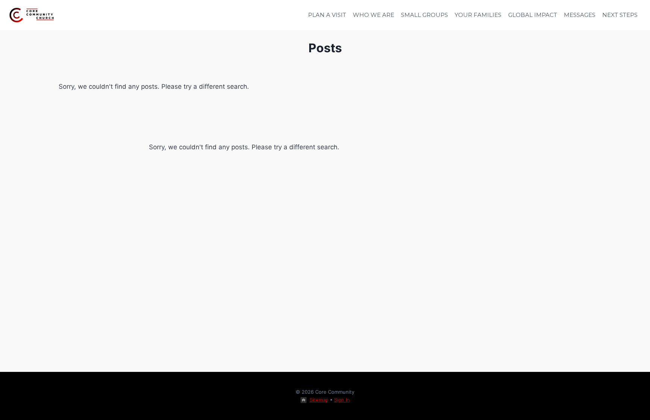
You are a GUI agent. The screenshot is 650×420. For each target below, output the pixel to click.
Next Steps (620, 14)
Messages (579, 14)
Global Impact (532, 14)
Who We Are (373, 14)
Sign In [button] (342, 400)
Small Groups (424, 14)
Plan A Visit (327, 14)
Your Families (478, 14)
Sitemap (319, 400)
